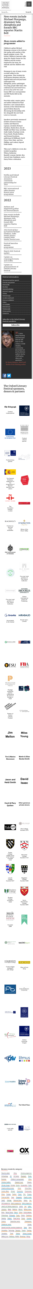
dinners (13, 1191)
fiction (20, 1194)
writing (28, 1236)
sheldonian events (6, 1224)
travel (11, 1233)
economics (20, 1191)
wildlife (17, 1236)
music (2, 1212)
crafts (29, 1185)
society (29, 1224)
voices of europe (27, 1233)
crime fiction (28, 1188)
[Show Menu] (29, 4)
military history (27, 1209)
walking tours (4, 1236)
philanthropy (4, 1215)
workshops (23, 1236)
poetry (18, 1215)
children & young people (17, 1179)
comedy (13, 1185)
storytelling (4, 1230)
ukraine (18, 1233)
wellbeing (11, 1236)
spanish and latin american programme (11, 1227)
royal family (16, 1218)
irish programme (5, 1203)
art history (16, 1176)
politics (23, 1215)
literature (3, 1209)
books (29, 1176)
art (11, 1176)
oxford (20, 1212)
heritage (9, 1200)
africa (15, 1173)
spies (25, 1227)
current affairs (5, 1191)
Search (28, 12)
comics (18, 1185)
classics (29, 1182)
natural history (9, 1212)
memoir (20, 1209)
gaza (12, 1197)
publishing (28, 1215)
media (9, 1209)
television (17, 1230)
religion (10, 1218)
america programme (26, 1173)
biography (23, 1176)
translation (4, 1233)
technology (11, 1230)
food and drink (5, 1197)
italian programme (26, 1203)
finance (29, 1194)
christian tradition (6, 1182)
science (3, 1221)
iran (30, 1200)
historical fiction (17, 1200)
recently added (5, 1173)
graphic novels (27, 1197)
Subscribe (15, 325)
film (24, 1194)
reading (3, 1218)
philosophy (12, 1215)
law (25, 1206)
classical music (19, 1182)
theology (29, 1230)
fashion (14, 1194)
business (3, 1179)
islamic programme (16, 1203)
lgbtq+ (29, 1206)
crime (19, 1188)
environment (28, 1191)
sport (30, 1227)
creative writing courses (7, 1188)
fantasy (8, 1194)
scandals (29, 1218)
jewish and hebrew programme (9, 1206)
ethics (3, 1194)
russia (23, 1218)
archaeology (4, 1176)
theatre (24, 1230)
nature (16, 1212)
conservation (24, 1185)
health (3, 1200)
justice (21, 1206)
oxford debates (27, 1212)
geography (19, 1197)
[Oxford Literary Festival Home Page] (5, 5)
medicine (14, 1209)
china (29, 1179)
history (25, 1200)
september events (15, 1221)
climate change (5, 1185)
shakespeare (28, 1221)
